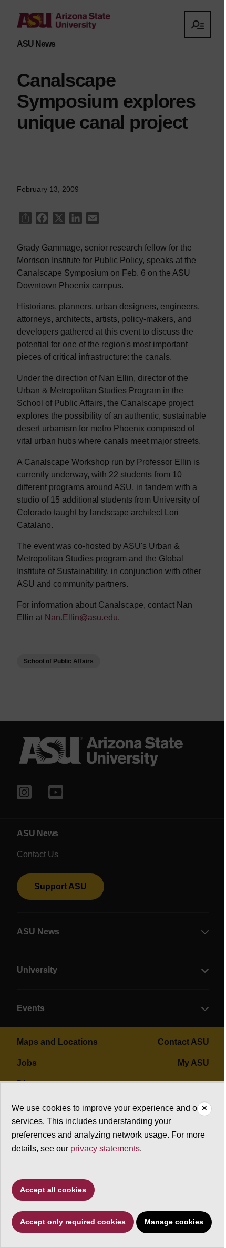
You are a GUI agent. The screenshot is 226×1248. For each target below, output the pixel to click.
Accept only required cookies (73, 1222)
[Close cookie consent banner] (204, 1108)
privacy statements (105, 1148)
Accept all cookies (53, 1189)
